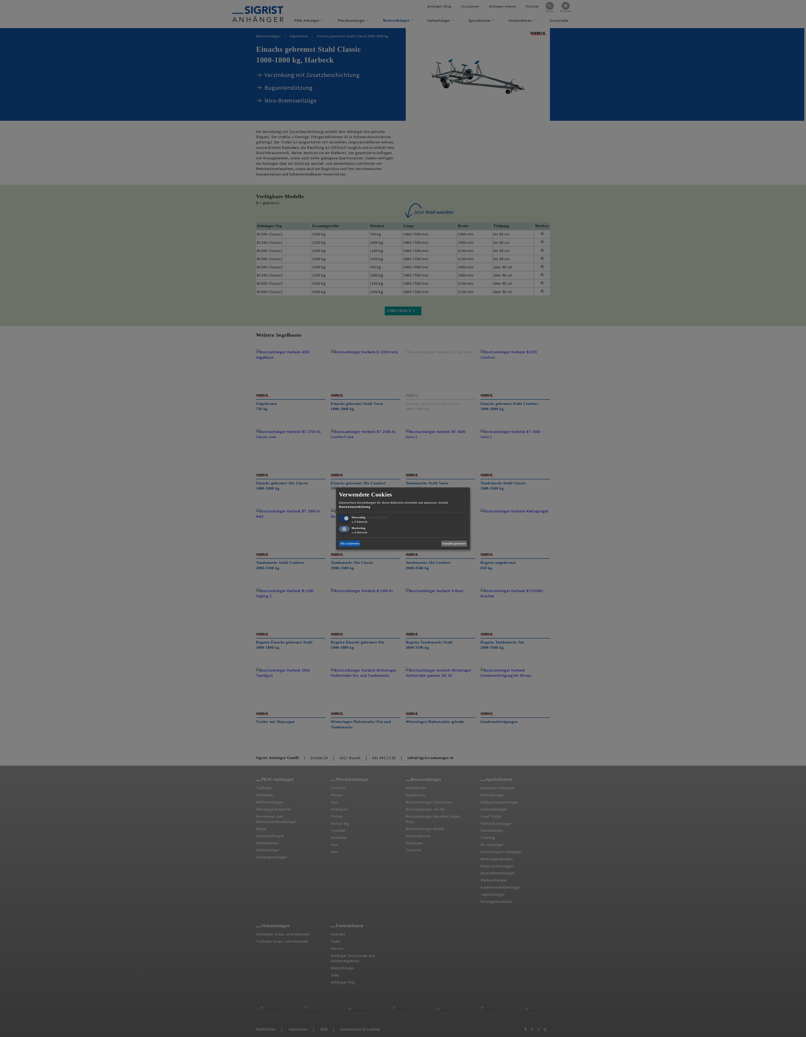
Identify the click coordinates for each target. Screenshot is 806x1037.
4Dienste (360, 532)
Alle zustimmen (349, 543)
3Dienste (360, 522)
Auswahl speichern (454, 543)
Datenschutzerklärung (354, 506)
